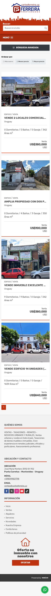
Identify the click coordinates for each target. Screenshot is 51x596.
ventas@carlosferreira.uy (15, 486)
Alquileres (10, 514)
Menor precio (23, 61)
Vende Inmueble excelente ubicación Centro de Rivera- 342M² (25, 285)
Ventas (9, 510)
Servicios (10, 518)
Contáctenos (11, 529)
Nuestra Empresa (13, 525)
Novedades (11, 521)
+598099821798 (11, 479)
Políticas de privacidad (16, 533)
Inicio (8, 506)
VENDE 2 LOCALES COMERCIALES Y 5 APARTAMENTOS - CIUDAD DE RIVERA (25, 118)
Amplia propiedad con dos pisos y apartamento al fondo (25, 201)
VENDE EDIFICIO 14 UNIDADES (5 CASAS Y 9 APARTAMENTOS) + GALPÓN (25, 368)
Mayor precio (39, 61)
